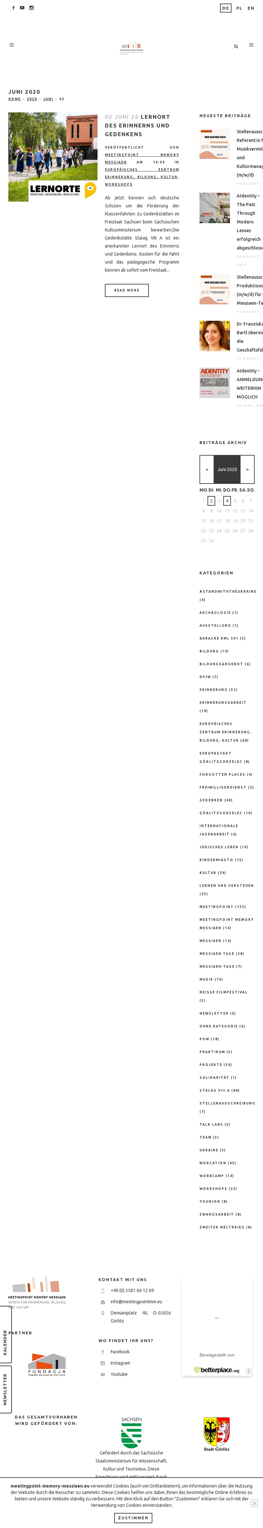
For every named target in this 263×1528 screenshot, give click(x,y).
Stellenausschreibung (227, 1103)
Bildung (209, 651)
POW (204, 1039)
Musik (206, 979)
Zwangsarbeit (216, 1214)
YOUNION (209, 1201)
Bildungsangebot (221, 664)
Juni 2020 (227, 469)
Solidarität (214, 1077)
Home (14, 99)
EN (251, 8)
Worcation (212, 1163)
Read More (127, 290)
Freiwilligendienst (223, 787)
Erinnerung (213, 690)
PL (239, 8)
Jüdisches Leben (219, 847)
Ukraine (208, 1150)
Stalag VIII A (214, 1090)
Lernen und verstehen (226, 885)
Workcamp (211, 1176)
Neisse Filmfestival (223, 992)
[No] (254, 1503)
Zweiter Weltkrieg (222, 1227)
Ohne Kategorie (218, 1026)
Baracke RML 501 (219, 638)
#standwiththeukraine (228, 591)
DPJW (205, 677)
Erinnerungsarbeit (223, 702)
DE (225, 8)
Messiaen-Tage (217, 966)
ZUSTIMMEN (133, 1518)
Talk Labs (211, 1124)
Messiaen (210, 941)
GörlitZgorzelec (220, 813)
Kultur (207, 873)
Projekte (210, 1065)
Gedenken (211, 800)
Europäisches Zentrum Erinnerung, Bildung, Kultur (225, 732)
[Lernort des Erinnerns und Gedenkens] (53, 157)
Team (205, 1137)
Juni (48, 99)
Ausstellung (215, 625)
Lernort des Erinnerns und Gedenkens (138, 125)
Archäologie (215, 613)
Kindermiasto (216, 860)
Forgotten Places (222, 774)
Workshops (119, 184)
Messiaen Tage (216, 954)
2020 (32, 99)
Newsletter (214, 1013)
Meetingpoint (216, 907)
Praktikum (212, 1052)
